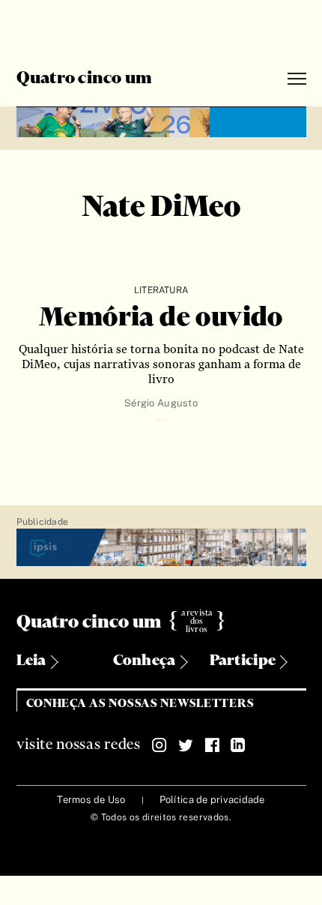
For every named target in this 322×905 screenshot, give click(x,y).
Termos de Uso (91, 800)
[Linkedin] (238, 745)
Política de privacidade (212, 800)
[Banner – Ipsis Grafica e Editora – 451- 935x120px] (161, 548)
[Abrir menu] (297, 79)
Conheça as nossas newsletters (140, 703)
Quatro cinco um (84, 78)
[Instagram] (159, 745)
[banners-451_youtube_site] (161, 119)
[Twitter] (185, 745)
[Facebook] (211, 745)
